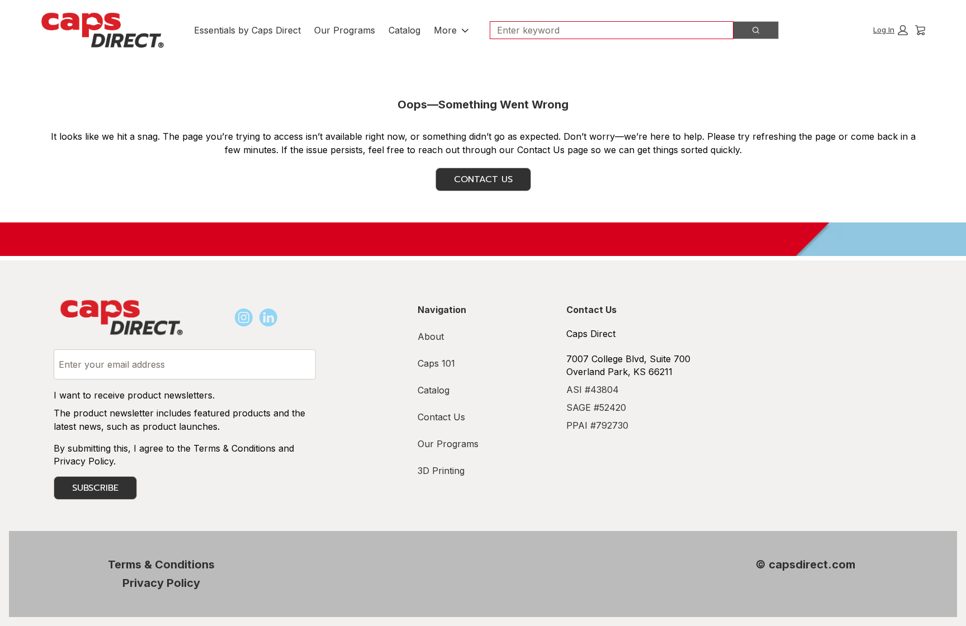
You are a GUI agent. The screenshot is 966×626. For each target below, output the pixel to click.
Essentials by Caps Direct (247, 30)
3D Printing (441, 470)
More (445, 30)
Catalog (404, 30)
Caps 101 (436, 363)
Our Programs (344, 30)
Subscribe (95, 488)
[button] (891, 30)
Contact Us (483, 179)
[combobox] (607, 30)
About (431, 336)
